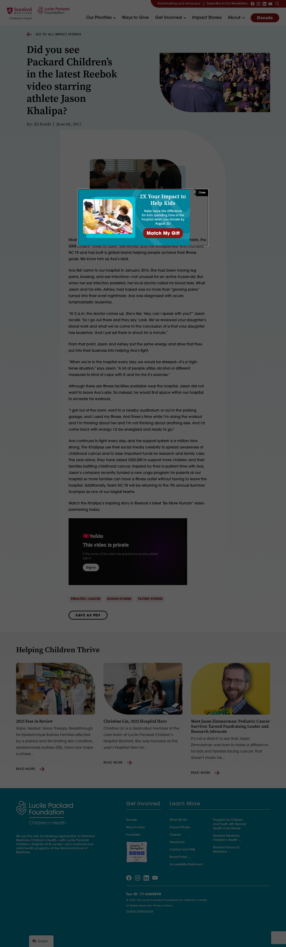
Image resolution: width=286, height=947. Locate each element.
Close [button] (202, 192)
